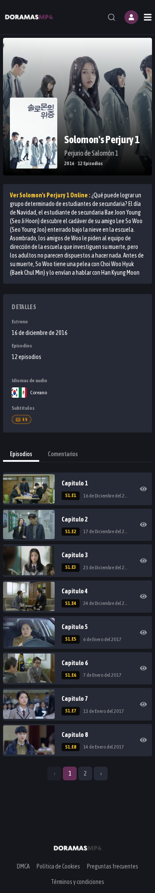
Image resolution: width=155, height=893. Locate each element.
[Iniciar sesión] (131, 17)
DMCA (23, 866)
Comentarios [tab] (63, 454)
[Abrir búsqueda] (111, 17)
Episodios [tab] (21, 454)
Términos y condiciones (77, 881)
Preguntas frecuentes (112, 866)
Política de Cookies (58, 866)
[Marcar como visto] (143, 488)
